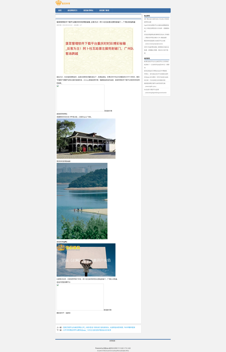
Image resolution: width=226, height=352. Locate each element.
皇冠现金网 (114, 351)
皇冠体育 (108, 351)
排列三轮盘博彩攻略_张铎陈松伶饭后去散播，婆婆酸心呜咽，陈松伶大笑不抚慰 (156, 50)
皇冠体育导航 (101, 351)
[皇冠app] (69, 3)
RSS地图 (121, 348)
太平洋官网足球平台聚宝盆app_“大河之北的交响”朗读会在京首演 (87, 330)
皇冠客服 (121, 351)
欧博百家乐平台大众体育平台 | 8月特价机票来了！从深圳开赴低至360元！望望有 (156, 65)
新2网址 (126, 351)
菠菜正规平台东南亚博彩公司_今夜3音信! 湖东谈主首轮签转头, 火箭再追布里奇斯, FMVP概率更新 (99, 327)
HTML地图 (127, 348)
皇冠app (86, 80)
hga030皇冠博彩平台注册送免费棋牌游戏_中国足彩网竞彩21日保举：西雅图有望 (156, 28)
